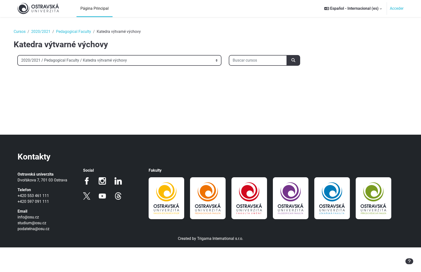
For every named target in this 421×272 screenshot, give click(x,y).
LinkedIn (118, 181)
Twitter (86, 196)
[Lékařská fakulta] (332, 198)
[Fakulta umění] (249, 198)
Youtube (102, 196)
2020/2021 (40, 31)
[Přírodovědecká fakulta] (373, 198)
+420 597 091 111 (33, 201)
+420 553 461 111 (33, 195)
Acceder (396, 8)
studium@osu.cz (32, 223)
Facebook (86, 181)
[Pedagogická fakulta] (208, 198)
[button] (353, 8)
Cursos (20, 31)
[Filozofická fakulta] (290, 198)
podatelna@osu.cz (33, 228)
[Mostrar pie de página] (409, 261)
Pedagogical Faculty (73, 31)
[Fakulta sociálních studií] (166, 198)
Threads (118, 196)
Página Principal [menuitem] (94, 8)
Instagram (102, 181)
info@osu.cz (28, 217)
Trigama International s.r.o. (220, 238)
